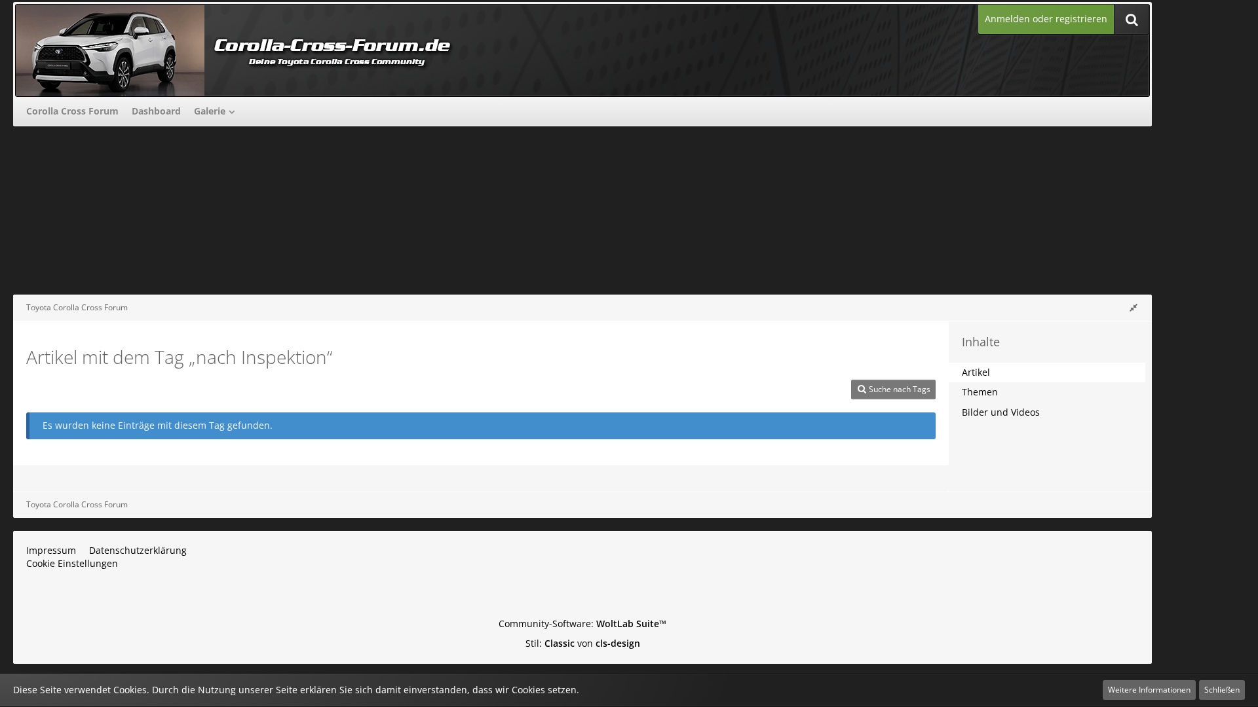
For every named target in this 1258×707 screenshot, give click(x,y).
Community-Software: (582, 623)
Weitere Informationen (1149, 689)
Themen (980, 392)
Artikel (976, 372)
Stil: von (582, 643)
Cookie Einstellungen (72, 563)
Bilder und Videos (1001, 412)
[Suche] (1132, 19)
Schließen (1222, 689)
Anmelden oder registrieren (1046, 18)
